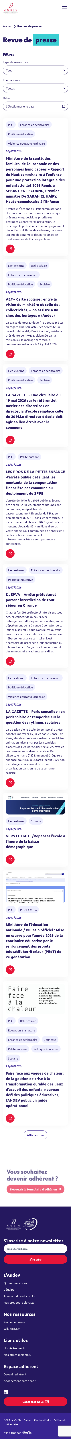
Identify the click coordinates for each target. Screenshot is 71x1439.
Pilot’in (26, 1432)
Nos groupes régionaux (19, 1302)
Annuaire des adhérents (19, 1296)
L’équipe (9, 1289)
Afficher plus (35, 1135)
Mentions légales (42, 1419)
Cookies (27, 1419)
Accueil (7, 26)
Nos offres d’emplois (17, 1354)
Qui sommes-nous (15, 1283)
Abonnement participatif (20, 1380)
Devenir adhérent (15, 1374)
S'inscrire (35, 1259)
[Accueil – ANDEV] (10, 8)
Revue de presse (14, 1322)
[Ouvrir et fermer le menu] (64, 8)
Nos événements (15, 1348)
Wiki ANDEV (12, 1328)
